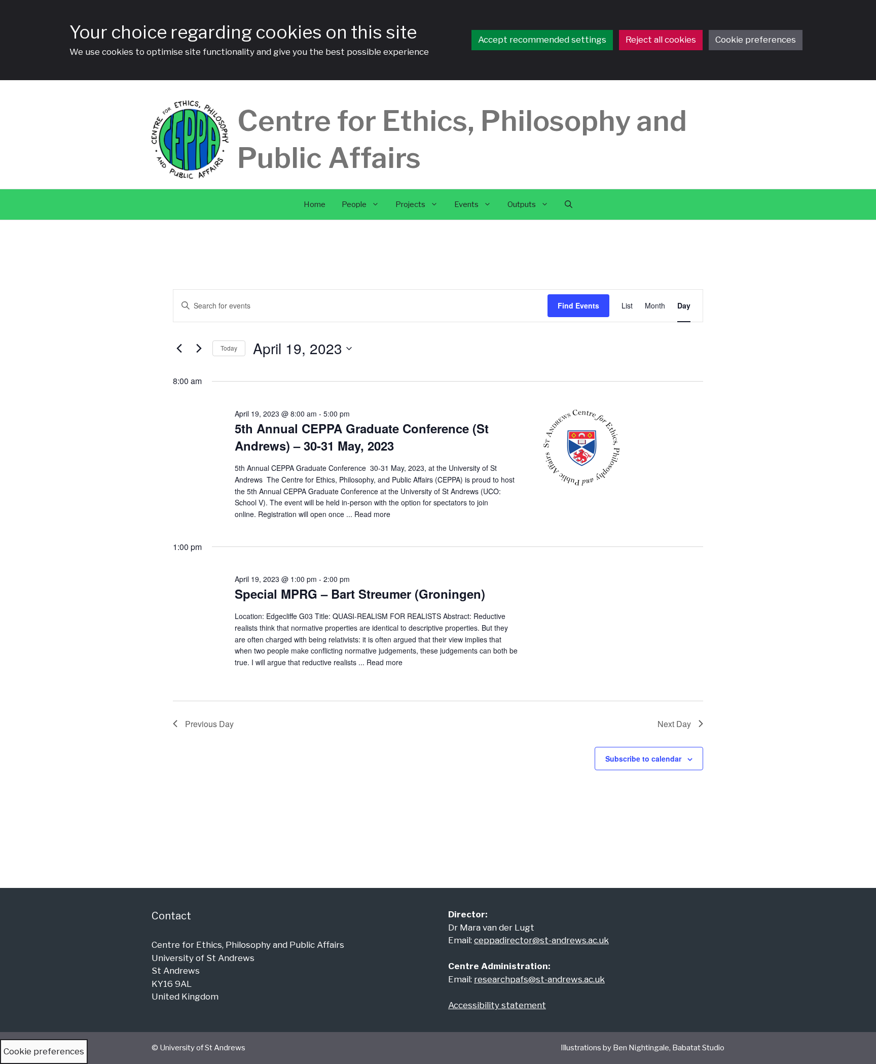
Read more (372, 514)
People (354, 204)
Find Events (578, 305)
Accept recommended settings (542, 40)
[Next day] (199, 348)
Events (466, 204)
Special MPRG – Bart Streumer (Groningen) (360, 593)
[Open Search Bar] (568, 204)
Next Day (674, 724)
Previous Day (209, 724)
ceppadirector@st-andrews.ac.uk (541, 940)
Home (314, 204)
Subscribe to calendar (643, 758)
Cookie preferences (755, 40)
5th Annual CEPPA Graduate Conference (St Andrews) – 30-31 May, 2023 (362, 437)
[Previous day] (179, 348)
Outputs (521, 204)
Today (229, 348)
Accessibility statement (497, 1005)
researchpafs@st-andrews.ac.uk (539, 979)
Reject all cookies (661, 40)
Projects (410, 204)
